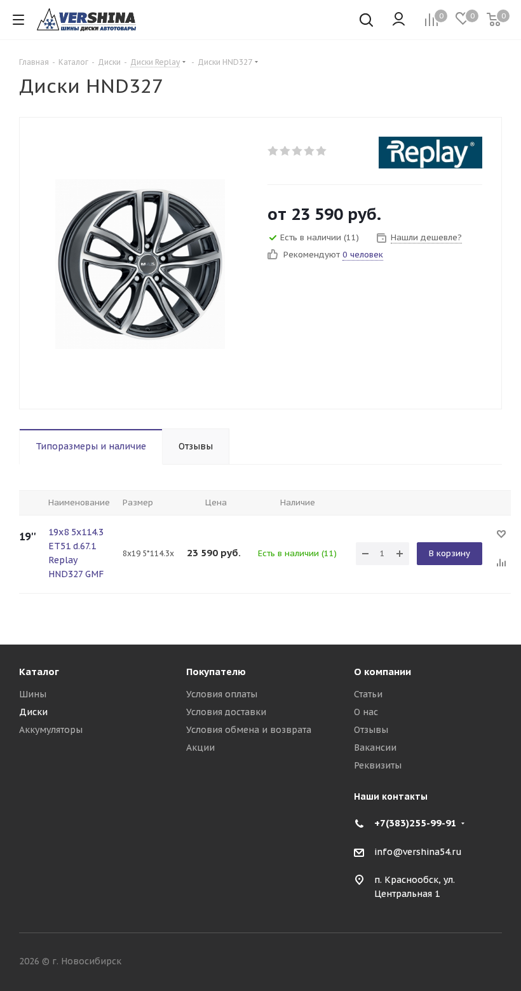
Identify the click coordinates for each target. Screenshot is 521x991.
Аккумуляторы (51, 729)
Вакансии (375, 747)
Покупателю (216, 672)
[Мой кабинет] (398, 19)
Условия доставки (226, 712)
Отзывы (371, 729)
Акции (200, 747)
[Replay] (430, 152)
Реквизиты (378, 765)
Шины (32, 694)
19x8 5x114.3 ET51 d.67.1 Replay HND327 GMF (76, 553)
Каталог (39, 672)
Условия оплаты (221, 694)
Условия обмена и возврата (248, 729)
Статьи (368, 694)
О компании (382, 672)
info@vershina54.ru (418, 852)
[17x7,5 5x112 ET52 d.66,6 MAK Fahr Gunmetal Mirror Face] (140, 263)
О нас (366, 712)
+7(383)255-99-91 (415, 823)
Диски (33, 712)
